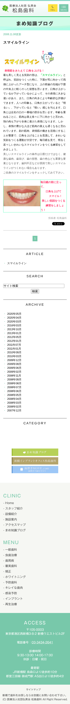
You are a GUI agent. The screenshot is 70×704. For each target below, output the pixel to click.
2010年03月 (14, 356)
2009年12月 (14, 360)
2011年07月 (14, 344)
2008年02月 (14, 406)
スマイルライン (16, 42)
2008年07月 (14, 387)
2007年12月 (14, 410)
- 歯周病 (8, 560)
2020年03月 (14, 321)
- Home (8, 502)
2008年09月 (14, 379)
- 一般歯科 (10, 549)
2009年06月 (14, 367)
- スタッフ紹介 (13, 508)
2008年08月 (14, 383)
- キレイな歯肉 (13, 587)
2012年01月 (14, 340)
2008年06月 (14, 391)
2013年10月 (14, 329)
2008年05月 (14, 395)
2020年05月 (14, 313)
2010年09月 (14, 352)
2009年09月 (14, 364)
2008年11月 (14, 375)
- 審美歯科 (10, 565)
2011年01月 (14, 348)
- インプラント (13, 598)
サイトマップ (33, 689)
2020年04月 (14, 317)
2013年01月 (14, 333)
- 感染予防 (10, 593)
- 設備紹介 (10, 513)
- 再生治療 (10, 604)
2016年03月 (14, 325)
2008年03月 (14, 402)
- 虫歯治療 (10, 555)
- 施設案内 (10, 519)
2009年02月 (14, 371)
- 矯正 (7, 571)
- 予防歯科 (10, 582)
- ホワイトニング (14, 576)
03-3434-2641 (42, 642)
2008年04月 (14, 398)
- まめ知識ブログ (14, 530)
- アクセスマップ (14, 524)
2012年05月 (14, 337)
